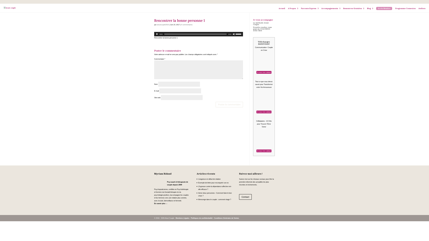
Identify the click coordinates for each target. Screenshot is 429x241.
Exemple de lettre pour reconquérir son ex (213, 183)
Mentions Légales (182, 218)
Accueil (282, 8)
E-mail (156, 91)
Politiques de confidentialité (201, 218)
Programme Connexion (405, 8)
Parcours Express (308, 8)
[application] (198, 34)
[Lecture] (157, 34)
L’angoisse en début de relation (209, 179)
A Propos (292, 8)
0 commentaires (186, 25)
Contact (245, 197)
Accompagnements (329, 8)
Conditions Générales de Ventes (226, 218)
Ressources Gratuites (352, 8)
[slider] (239, 34)
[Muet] (234, 34)
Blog (369, 8)
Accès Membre (384, 8)
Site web (157, 98)
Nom (156, 84)
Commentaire (159, 59)
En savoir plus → (160, 203)
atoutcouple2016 (163, 25)
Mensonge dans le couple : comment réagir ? (214, 199)
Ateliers (421, 8)
